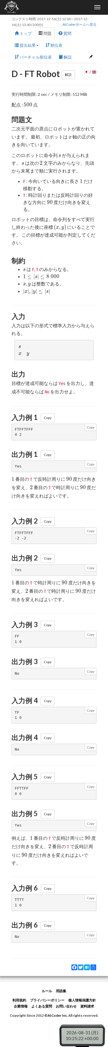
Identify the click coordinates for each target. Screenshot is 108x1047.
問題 (47, 33)
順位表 (56, 45)
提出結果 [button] (27, 45)
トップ (25, 33)
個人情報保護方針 (82, 1000)
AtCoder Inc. (58, 1015)
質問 (66, 33)
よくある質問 (41, 1006)
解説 (67, 57)
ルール (47, 991)
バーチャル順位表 (35, 57)
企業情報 (21, 1006)
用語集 (61, 991)
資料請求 (87, 1006)
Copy (48, 418)
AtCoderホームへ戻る (79, 24)
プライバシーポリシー (47, 1000)
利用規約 (19, 1000)
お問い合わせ (66, 1006)
